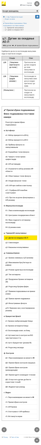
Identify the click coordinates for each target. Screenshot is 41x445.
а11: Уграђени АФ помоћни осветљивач (16, 191)
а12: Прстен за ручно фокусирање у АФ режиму (20, 198)
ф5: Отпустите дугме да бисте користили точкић (18, 380)
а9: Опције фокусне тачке (15, 180)
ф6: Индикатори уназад (15, 387)
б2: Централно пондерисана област (20, 215)
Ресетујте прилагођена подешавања (15, 123)
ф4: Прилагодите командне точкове (20, 375)
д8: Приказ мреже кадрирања (17, 298)
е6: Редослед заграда (14, 347)
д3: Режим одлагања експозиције (19, 269)
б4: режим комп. (13, 227)
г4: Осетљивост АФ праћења (17, 411)
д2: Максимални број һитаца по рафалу (18, 263)
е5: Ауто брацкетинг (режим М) (18, 342)
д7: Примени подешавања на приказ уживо (20, 292)
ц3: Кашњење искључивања (16, 247)
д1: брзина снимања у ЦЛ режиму (19, 257)
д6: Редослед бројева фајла (16, 286)
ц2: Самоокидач (12, 242)
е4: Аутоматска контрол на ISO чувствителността (19, 336)
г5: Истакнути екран (13, 416)
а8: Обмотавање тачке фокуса (18, 176)
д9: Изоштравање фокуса (16, 303)
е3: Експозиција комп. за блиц (17, 330)
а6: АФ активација (12, 164)
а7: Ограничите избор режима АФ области (19, 169)
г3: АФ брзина (11, 407)
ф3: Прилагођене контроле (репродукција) (16, 368)
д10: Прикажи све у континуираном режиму (20, 309)
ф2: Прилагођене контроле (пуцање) (20, 362)
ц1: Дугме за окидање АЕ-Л (16, 238)
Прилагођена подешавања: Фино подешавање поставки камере (15, 24)
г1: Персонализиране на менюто (19, 397)
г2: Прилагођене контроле (16, 402)
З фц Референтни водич (14, 17)
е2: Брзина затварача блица (16, 325)
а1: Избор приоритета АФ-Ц (16, 135)
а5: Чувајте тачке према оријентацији (15, 157)
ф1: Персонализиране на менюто (19, 358)
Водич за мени (10, 19)
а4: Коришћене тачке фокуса (17, 152)
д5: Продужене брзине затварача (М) (19, 280)
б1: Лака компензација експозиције (20, 210)
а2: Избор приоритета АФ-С (16, 140)
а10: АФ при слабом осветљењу (18, 185)
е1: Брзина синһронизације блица (19, 321)
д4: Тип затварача (12, 274)
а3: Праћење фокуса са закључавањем (14, 145)
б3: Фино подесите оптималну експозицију (17, 221)
